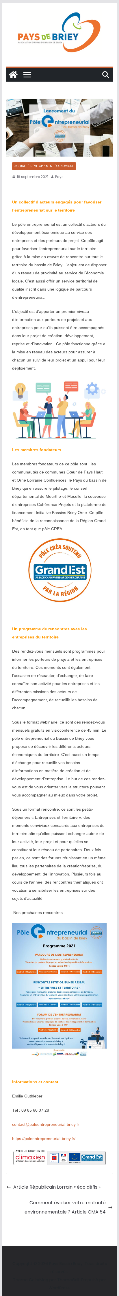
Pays (59, 176)
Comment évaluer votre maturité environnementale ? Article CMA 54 (65, 1207)
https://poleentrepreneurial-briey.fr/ (43, 1138)
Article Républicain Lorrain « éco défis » (57, 1187)
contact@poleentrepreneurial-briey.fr (45, 1124)
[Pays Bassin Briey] (13, 75)
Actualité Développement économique (44, 166)
